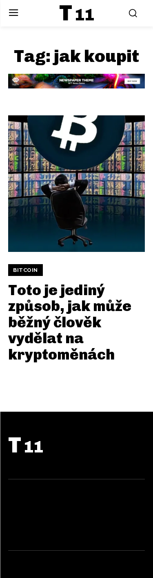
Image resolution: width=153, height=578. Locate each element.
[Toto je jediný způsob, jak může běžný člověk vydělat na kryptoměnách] (76, 183)
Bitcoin (25, 270)
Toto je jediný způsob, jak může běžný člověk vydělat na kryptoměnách (69, 322)
